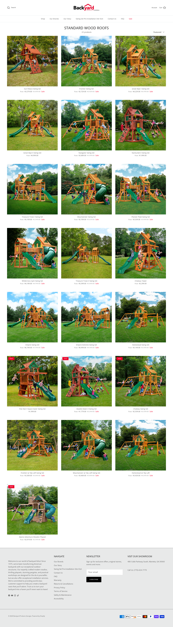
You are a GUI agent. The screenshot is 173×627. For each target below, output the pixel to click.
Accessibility (59, 598)
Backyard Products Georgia (22, 616)
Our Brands (54, 19)
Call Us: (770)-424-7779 (137, 570)
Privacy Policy (59, 587)
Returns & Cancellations (63, 584)
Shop (43, 19)
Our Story (67, 19)
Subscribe (93, 579)
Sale (130, 19)
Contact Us (112, 19)
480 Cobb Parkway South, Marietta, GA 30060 (146, 561)
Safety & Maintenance (62, 595)
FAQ (122, 19)
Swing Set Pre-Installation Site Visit (89, 19)
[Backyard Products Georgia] (86, 7)
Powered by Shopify (38, 616)
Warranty (57, 580)
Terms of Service (60, 591)
